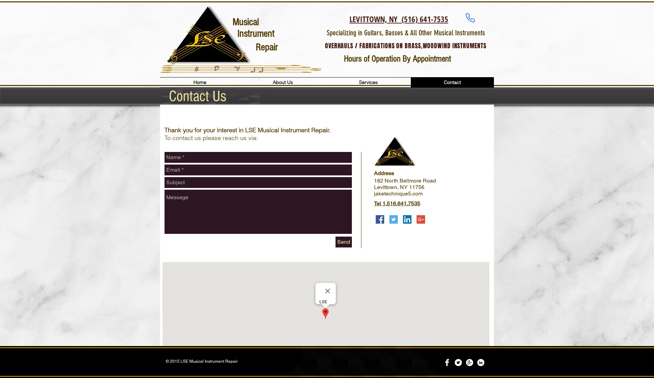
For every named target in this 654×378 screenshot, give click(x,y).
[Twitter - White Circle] (458, 362)
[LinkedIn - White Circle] (480, 362)
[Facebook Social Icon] (380, 219)
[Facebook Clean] (447, 362)
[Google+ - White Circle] (469, 362)
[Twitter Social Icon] (393, 219)
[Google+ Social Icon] (421, 219)
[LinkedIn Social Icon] (407, 219)
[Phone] (470, 18)
